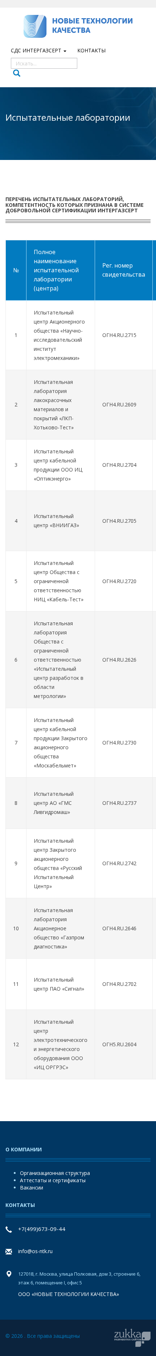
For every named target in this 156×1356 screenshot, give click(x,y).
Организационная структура (55, 1173)
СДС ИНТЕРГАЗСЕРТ (37, 50)
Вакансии (31, 1187)
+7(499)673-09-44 (41, 1228)
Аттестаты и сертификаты (53, 1180)
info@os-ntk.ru (35, 1251)
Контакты (91, 50)
